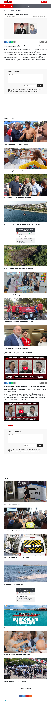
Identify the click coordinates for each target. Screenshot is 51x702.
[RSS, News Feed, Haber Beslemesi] (30, 696)
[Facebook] (5, 42)
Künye (19, 692)
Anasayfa (8, 10)
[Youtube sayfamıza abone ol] (27, 696)
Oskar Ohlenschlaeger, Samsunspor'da (28, 6)
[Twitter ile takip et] (24, 696)
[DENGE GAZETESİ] (8, 1)
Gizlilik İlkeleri (29, 692)
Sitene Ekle (35, 692)
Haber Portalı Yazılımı (10, 700)
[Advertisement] (25, 106)
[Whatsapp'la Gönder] (12, 42)
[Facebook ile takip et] (20, 696)
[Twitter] (7, 42)
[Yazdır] (14, 42)
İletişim (23, 692)
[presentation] (8, 6)
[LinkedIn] (10, 42)
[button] (41, 42)
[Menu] (43, 2)
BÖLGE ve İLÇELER (15, 10)
